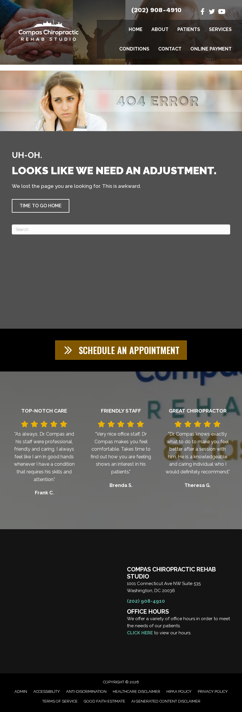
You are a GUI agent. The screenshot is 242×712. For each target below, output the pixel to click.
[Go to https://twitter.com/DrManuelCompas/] (212, 12)
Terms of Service (60, 701)
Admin (20, 691)
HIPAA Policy (179, 691)
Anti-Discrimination (86, 691)
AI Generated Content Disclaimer (165, 701)
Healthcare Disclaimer (136, 691)
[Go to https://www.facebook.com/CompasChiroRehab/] (202, 12)
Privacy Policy (213, 691)
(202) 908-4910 (156, 10)
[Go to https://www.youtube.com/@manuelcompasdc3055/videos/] (221, 12)
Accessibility (46, 691)
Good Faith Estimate (104, 701)
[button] (40, 206)
